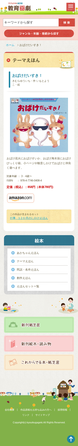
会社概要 (9, 409)
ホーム (10, 45)
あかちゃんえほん (28, 252)
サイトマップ (42, 415)
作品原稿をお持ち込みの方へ (36, 409)
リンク (25, 415)
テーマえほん (25, 261)
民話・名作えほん (28, 269)
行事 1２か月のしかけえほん (29, 218)
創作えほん (24, 277)
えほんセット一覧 (28, 286)
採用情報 (62, 409)
